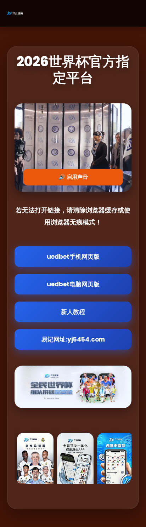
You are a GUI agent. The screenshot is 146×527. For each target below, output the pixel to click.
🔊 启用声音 (73, 177)
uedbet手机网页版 (73, 256)
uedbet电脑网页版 (73, 284)
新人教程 (73, 312)
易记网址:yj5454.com (73, 339)
